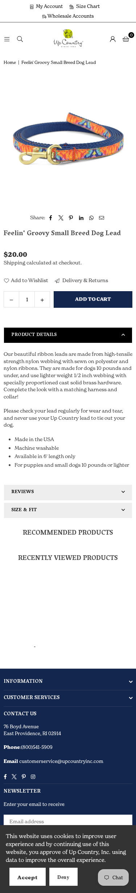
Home (10, 62)
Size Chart (87, 6)
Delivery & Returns (84, 280)
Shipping (14, 262)
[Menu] (6, 38)
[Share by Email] (101, 217)
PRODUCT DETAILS (34, 335)
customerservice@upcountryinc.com (60, 761)
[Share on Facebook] (51, 217)
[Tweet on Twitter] (61, 217)
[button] (125, 38)
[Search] (19, 38)
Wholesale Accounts (70, 16)
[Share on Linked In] (81, 217)
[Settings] (112, 38)
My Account (49, 6)
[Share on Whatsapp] (91, 217)
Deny (63, 877)
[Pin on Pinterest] (71, 217)
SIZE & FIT (24, 510)
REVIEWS (22, 492)
